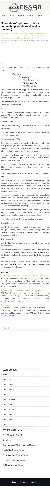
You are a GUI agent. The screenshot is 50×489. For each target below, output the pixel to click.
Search (39, 15)
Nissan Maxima (9, 399)
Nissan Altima (5, 33)
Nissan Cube (8, 384)
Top (14, 15)
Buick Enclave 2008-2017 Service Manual (19, 445)
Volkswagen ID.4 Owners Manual (15, 455)
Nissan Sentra (8, 389)
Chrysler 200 (7, 440)
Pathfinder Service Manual (13, 465)
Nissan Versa (8, 379)
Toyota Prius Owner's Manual (14, 460)
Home (4, 15)
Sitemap (21, 15)
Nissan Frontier (8, 424)
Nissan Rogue (8, 419)
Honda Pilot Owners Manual (13, 450)
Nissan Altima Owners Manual (20, 33)
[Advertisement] (25, 53)
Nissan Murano (8, 409)
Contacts (30, 15)
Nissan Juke (7, 404)
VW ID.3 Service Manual (12, 435)
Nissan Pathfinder (9, 414)
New (9, 15)
